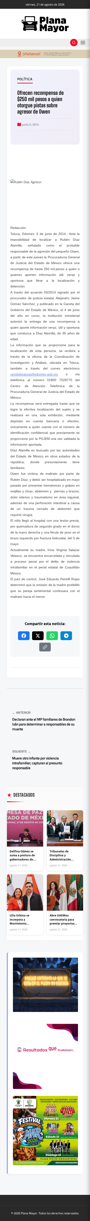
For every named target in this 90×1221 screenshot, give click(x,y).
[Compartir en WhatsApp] (52, 635)
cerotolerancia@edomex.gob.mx (34, 374)
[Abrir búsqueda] (74, 42)
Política (25, 79)
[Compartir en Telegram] (66, 635)
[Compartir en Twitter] (38, 635)
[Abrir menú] (83, 42)
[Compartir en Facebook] (24, 635)
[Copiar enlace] (45, 647)
